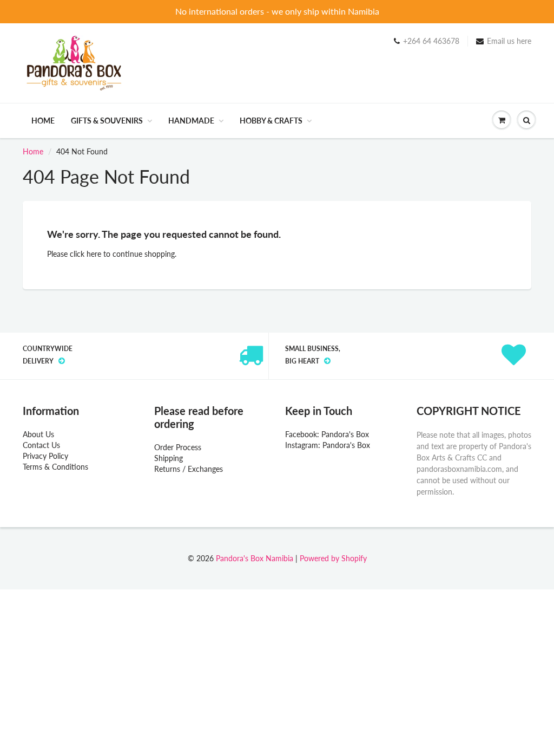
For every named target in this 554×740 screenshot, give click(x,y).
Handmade (191, 120)
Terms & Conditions (55, 466)
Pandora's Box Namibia (254, 558)
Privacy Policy (45, 455)
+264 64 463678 (431, 41)
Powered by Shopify (333, 558)
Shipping (168, 458)
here (94, 253)
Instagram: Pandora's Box (327, 445)
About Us (38, 434)
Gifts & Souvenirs (107, 120)
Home (43, 120)
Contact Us (41, 445)
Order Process (177, 447)
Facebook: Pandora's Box (327, 434)
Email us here (509, 41)
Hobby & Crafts (271, 120)
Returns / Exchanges (188, 468)
